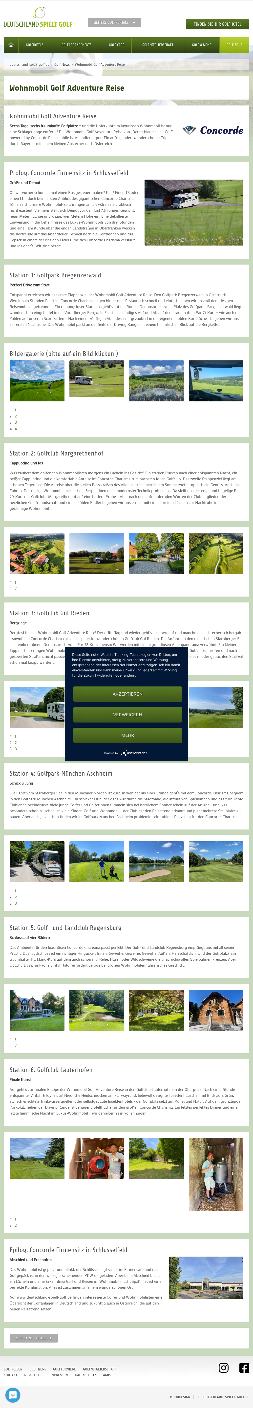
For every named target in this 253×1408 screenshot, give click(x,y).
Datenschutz (85, 1375)
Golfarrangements (76, 45)
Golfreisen (13, 1369)
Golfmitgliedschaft (157, 45)
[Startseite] (11, 45)
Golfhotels (34, 45)
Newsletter (33, 1375)
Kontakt (10, 1375)
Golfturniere (64, 1369)
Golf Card (117, 45)
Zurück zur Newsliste (34, 1338)
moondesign (180, 1397)
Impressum (59, 1375)
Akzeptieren (128, 694)
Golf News (234, 45)
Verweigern (127, 714)
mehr (127, 735)
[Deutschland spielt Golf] (39, 17)
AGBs (107, 1375)
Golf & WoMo (201, 45)
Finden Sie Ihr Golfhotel (217, 24)
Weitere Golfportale (111, 22)
